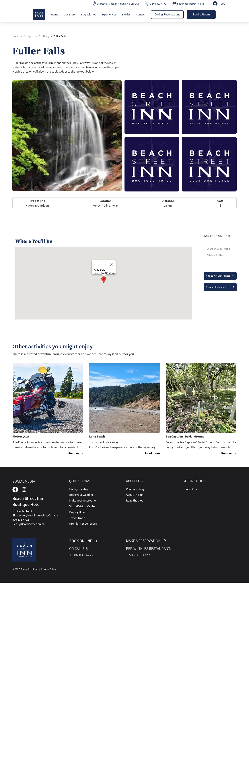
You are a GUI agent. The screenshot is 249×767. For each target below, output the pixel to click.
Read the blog (134, 500)
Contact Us (190, 489)
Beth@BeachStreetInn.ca (28, 524)
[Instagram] (24, 489)
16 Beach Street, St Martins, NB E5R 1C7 (118, 3)
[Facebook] (15, 489)
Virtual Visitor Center (82, 506)
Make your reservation (83, 500)
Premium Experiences (83, 524)
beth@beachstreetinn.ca (190, 3)
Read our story (135, 489)
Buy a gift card (78, 512)
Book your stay (78, 489)
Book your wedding (81, 495)
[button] (69, 14)
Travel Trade (77, 518)
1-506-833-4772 (158, 3)
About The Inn (134, 495)
